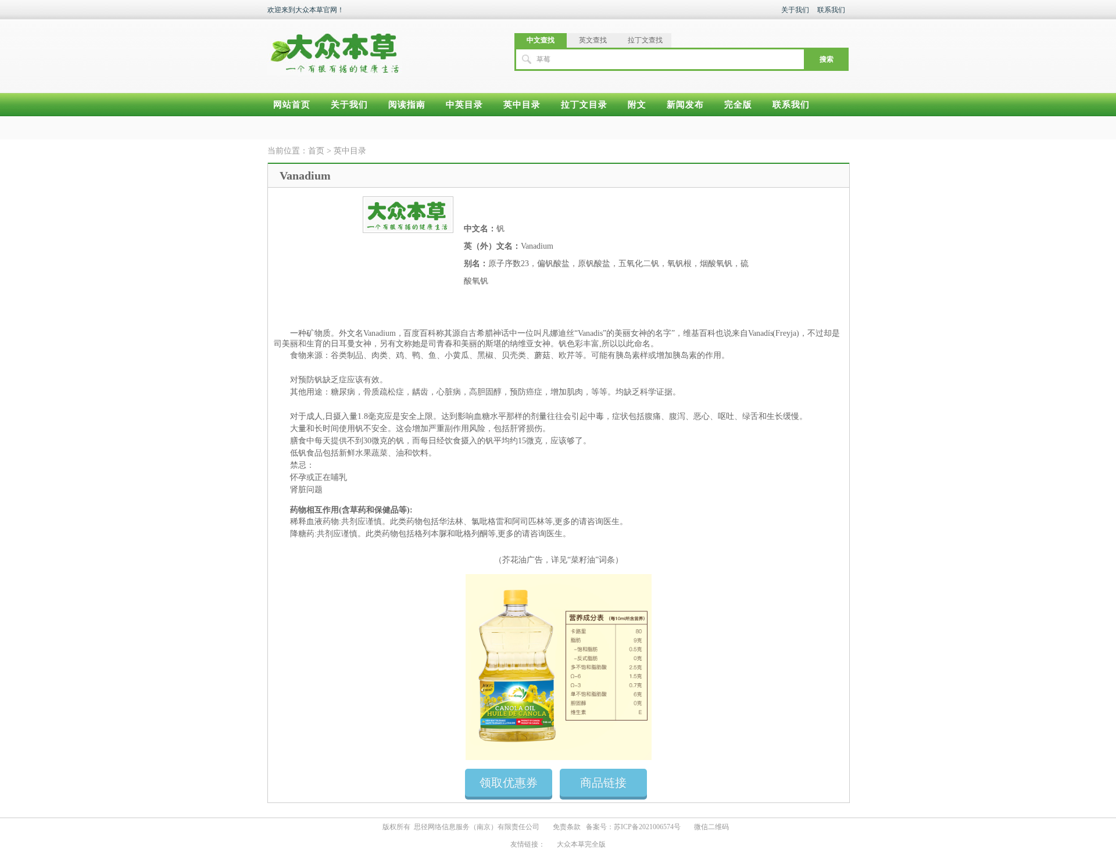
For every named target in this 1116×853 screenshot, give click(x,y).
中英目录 (464, 104)
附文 (637, 104)
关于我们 (795, 10)
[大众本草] (334, 48)
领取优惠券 (509, 782)
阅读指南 (406, 104)
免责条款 (567, 827)
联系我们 (831, 10)
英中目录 (522, 104)
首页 (316, 150)
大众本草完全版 (581, 844)
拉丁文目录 (584, 104)
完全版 (738, 104)
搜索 (827, 59)
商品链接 (603, 782)
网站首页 (291, 104)
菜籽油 (583, 559)
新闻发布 (685, 104)
